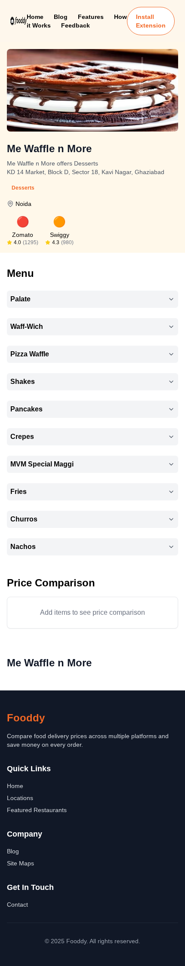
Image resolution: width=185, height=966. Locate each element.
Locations (20, 797)
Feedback (75, 25)
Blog (61, 16)
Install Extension (151, 21)
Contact (17, 904)
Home (35, 16)
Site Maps (20, 863)
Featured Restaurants (37, 810)
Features (91, 16)
